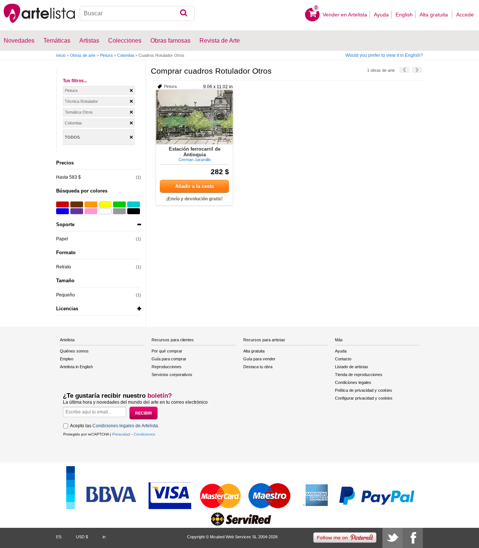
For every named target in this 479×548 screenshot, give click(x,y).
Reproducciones (166, 366)
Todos (72, 137)
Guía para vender (259, 359)
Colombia (125, 55)
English (404, 15)
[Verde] (119, 204)
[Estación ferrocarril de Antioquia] (194, 117)
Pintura (106, 55)
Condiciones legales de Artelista (125, 425)
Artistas (89, 40)
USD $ (82, 537)
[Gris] (119, 211)
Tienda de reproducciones (358, 374)
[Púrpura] (76, 211)
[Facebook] (413, 538)
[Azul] (62, 211)
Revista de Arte (219, 40)
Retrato (63, 267)
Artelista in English (76, 366)
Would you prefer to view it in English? (384, 55)
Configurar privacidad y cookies (364, 398)
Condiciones (144, 434)
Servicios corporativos (172, 374)
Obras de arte (82, 55)
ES (58, 537)
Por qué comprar (167, 351)
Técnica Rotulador (81, 101)
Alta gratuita (434, 15)
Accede (465, 15)
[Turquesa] (133, 204)
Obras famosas (170, 40)
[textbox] (137, 13)
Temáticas (56, 40)
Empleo (66, 359)
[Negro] (133, 211)
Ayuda (381, 15)
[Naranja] (91, 204)
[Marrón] (76, 204)
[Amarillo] (105, 204)
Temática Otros (79, 112)
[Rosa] (91, 211)
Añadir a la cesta (194, 186)
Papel (62, 238)
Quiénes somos (74, 351)
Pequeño (65, 295)
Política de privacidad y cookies (363, 390)
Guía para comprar (169, 359)
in (104, 537)
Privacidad (121, 434)
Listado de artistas (351, 366)
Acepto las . (114, 425)
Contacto (343, 359)
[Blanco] (105, 211)
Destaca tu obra (257, 366)
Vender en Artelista (345, 15)
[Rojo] (62, 204)
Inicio (60, 55)
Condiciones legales (353, 382)
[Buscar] (184, 13)
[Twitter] (392, 538)
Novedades (19, 40)
